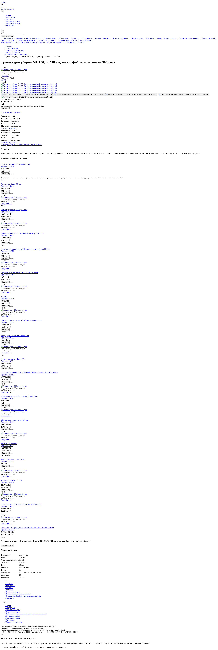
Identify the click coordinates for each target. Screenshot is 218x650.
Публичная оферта (12, 592)
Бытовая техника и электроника (28, 38)
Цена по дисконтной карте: (11, 99)
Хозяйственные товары (67, 40)
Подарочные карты (12, 612)
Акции (8, 15)
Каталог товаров (7, 36)
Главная (8, 46)
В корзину (5, 108)
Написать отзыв (7, 546)
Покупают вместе (15, 145)
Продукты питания (153, 38)
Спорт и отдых (170, 38)
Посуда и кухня (136, 38)
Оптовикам (9, 25)
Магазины (9, 19)
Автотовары (8, 38)
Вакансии (9, 588)
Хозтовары (33, 42)
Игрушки (41, 42)
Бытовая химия (50, 38)
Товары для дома (7, 40)
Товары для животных (26, 40)
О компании (10, 586)
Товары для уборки (12, 52)
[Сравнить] (10, 193)
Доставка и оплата (12, 21)
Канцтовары (87, 38)
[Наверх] (2, 634)
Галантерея (63, 38)
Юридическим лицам (13, 622)
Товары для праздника (47, 40)
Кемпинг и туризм (102, 38)
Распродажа (10, 17)
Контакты (9, 584)
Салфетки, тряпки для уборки (16, 55)
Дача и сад (75, 38)
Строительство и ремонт (188, 38)
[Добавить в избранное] (12, 193)
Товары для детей (208, 38)
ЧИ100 (3, 80)
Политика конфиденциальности (17, 594)
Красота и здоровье (120, 38)
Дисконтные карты (12, 610)
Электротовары (85, 40)
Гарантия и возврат (12, 23)
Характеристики (35, 145)
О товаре (4, 145)
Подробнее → (6, 76)
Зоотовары (71, 42)
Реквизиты (9, 598)
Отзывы (25, 145)
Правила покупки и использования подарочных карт (26, 614)
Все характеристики (9, 128)
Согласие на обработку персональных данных (23, 596)
